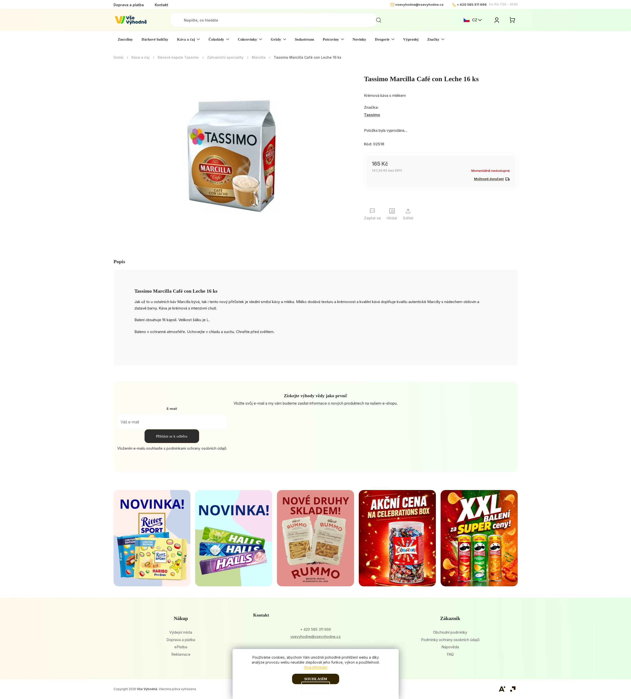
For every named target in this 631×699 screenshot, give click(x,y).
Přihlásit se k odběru (171, 436)
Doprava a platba (129, 5)
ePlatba (180, 647)
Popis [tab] (119, 261)
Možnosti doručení (489, 179)
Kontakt (161, 5)
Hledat (378, 20)
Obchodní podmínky (450, 632)
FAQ (450, 654)
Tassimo (372, 114)
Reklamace (180, 654)
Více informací (315, 667)
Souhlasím (315, 679)
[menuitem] (125, 39)
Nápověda (450, 647)
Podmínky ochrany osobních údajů (450, 639)
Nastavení (315, 687)
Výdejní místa (180, 632)
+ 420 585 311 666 (472, 4)
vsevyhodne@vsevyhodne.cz (419, 4)
